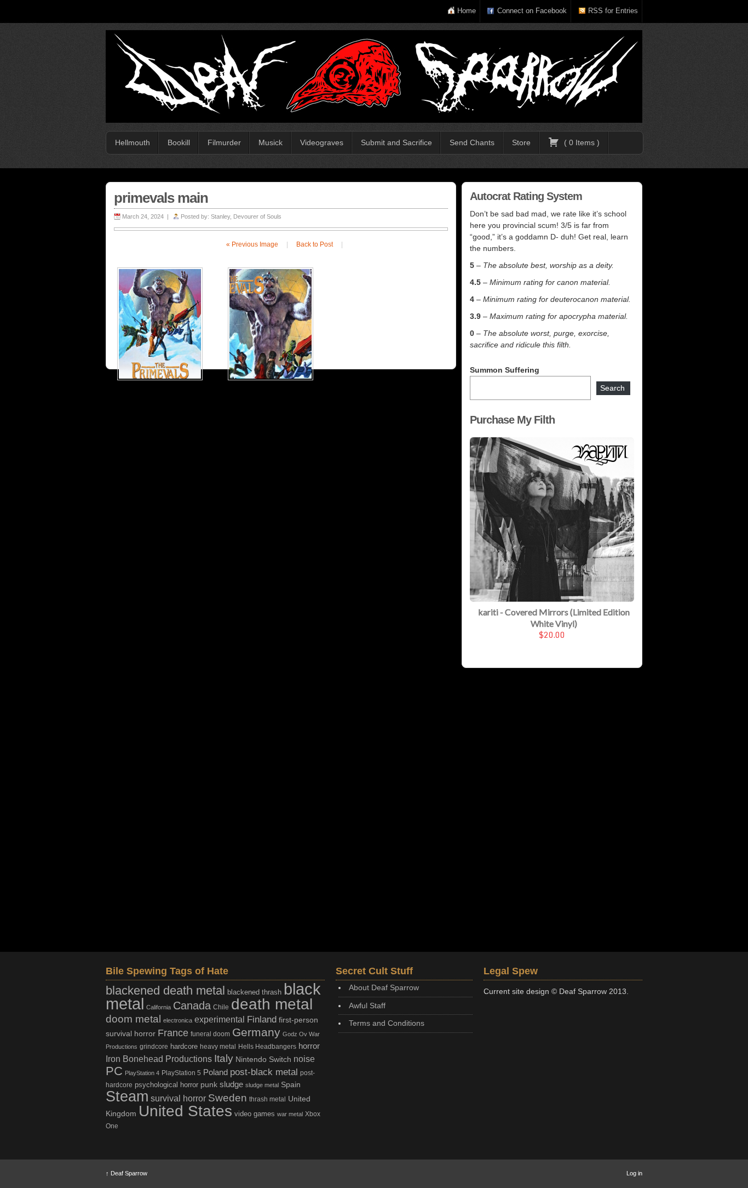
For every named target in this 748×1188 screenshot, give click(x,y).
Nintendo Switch (263, 1059)
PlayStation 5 (181, 1072)
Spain (291, 1084)
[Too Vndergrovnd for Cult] (374, 76)
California (158, 1007)
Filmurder (224, 142)
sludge (231, 1084)
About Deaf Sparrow (384, 987)
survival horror (178, 1098)
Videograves (321, 142)
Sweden (227, 1098)
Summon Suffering (504, 369)
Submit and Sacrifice (396, 142)
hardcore (184, 1046)
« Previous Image (252, 244)
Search (612, 388)
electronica (177, 1020)
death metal (272, 1004)
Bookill (179, 142)
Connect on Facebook (532, 11)
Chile (221, 1007)
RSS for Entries (613, 11)
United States (185, 1111)
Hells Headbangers (267, 1046)
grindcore (154, 1046)
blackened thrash (254, 992)
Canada (192, 1005)
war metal (290, 1114)
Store (521, 142)
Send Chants (472, 142)
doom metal (133, 1019)
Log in (634, 1173)
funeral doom (210, 1034)
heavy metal (218, 1046)
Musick (270, 142)
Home (466, 11)
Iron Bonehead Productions (159, 1059)
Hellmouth (132, 142)
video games (254, 1114)
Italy (223, 1058)
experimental (219, 1019)
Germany (256, 1032)
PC (114, 1071)
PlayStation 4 (142, 1073)
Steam (127, 1096)
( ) (581, 142)
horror (309, 1045)
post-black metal (264, 1072)
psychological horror (166, 1085)
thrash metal (267, 1099)
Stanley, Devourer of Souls (246, 216)
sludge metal (262, 1085)
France (173, 1032)
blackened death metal (165, 990)
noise (304, 1059)
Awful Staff (367, 1005)
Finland (262, 1019)
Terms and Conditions (386, 1023)
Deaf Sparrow (126, 1173)
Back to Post (314, 244)
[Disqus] (281, 520)
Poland (215, 1072)
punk (208, 1085)
